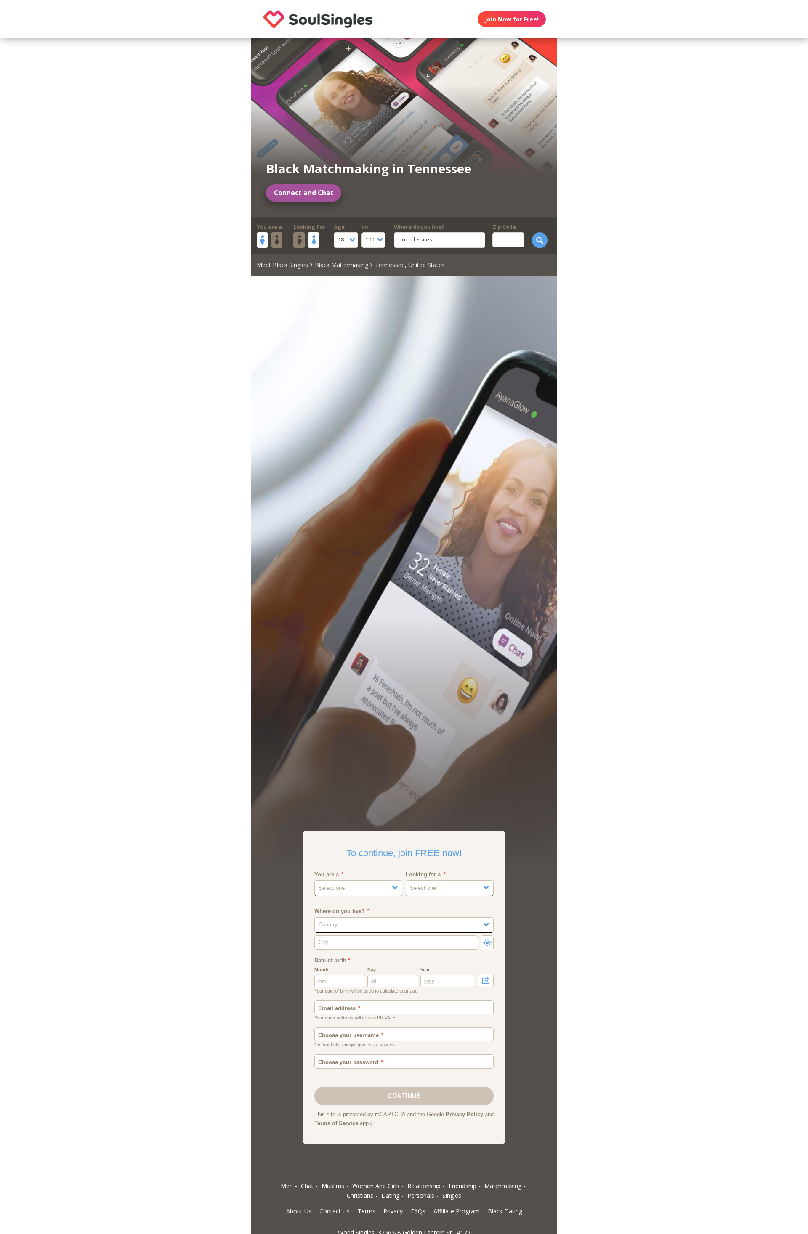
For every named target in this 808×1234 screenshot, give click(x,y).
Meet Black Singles (282, 265)
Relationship (424, 1186)
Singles (451, 1196)
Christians (360, 1196)
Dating (390, 1196)
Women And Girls (375, 1186)
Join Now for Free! (512, 19)
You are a (269, 227)
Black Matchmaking (341, 265)
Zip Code (504, 227)
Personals (420, 1196)
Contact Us (334, 1211)
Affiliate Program (456, 1211)
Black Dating (505, 1211)
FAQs (418, 1211)
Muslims (333, 1186)
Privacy (393, 1211)
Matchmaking (502, 1186)
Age (339, 227)
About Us (298, 1211)
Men (287, 1186)
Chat (307, 1186)
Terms (366, 1211)
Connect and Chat (304, 192)
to (364, 227)
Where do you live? (419, 227)
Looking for (309, 227)
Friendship (462, 1186)
